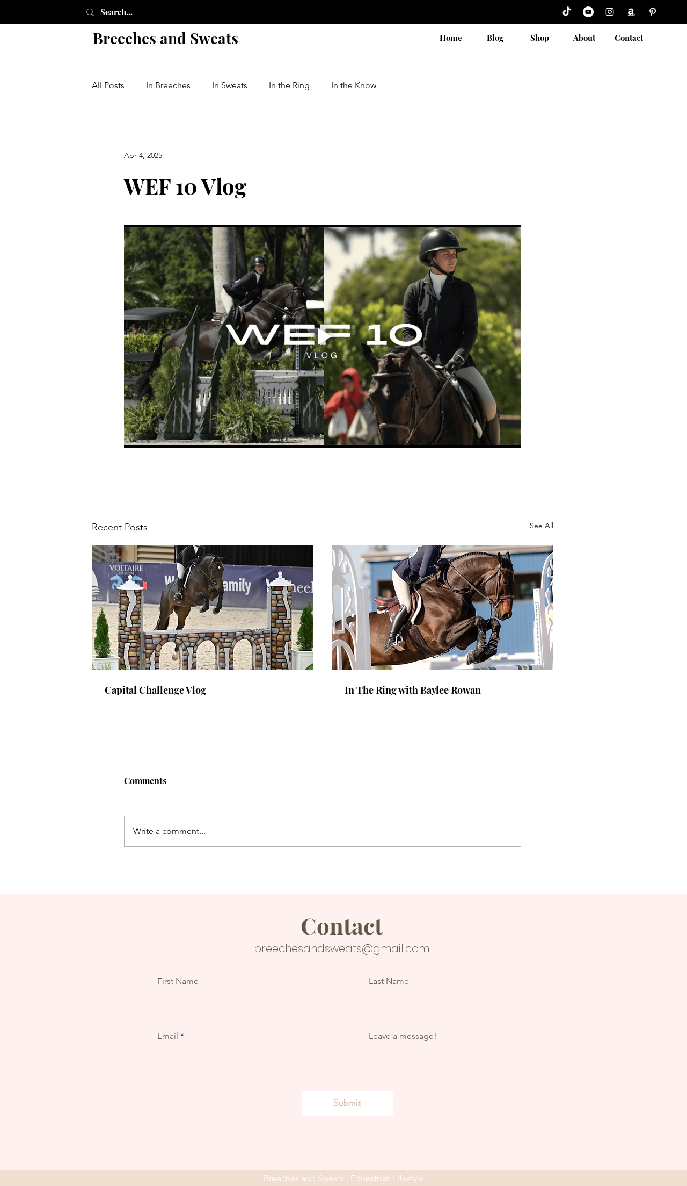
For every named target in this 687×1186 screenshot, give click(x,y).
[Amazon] (631, 11)
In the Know (353, 85)
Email (167, 1036)
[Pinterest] (652, 11)
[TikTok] (566, 11)
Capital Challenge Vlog (155, 690)
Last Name (389, 981)
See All (541, 525)
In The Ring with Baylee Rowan (413, 690)
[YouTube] (588, 11)
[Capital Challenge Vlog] (202, 607)
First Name (178, 981)
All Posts (108, 85)
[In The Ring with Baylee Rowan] (442, 607)
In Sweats (229, 85)
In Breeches (168, 85)
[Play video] (322, 336)
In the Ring (289, 85)
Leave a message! (403, 1036)
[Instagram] (609, 11)
